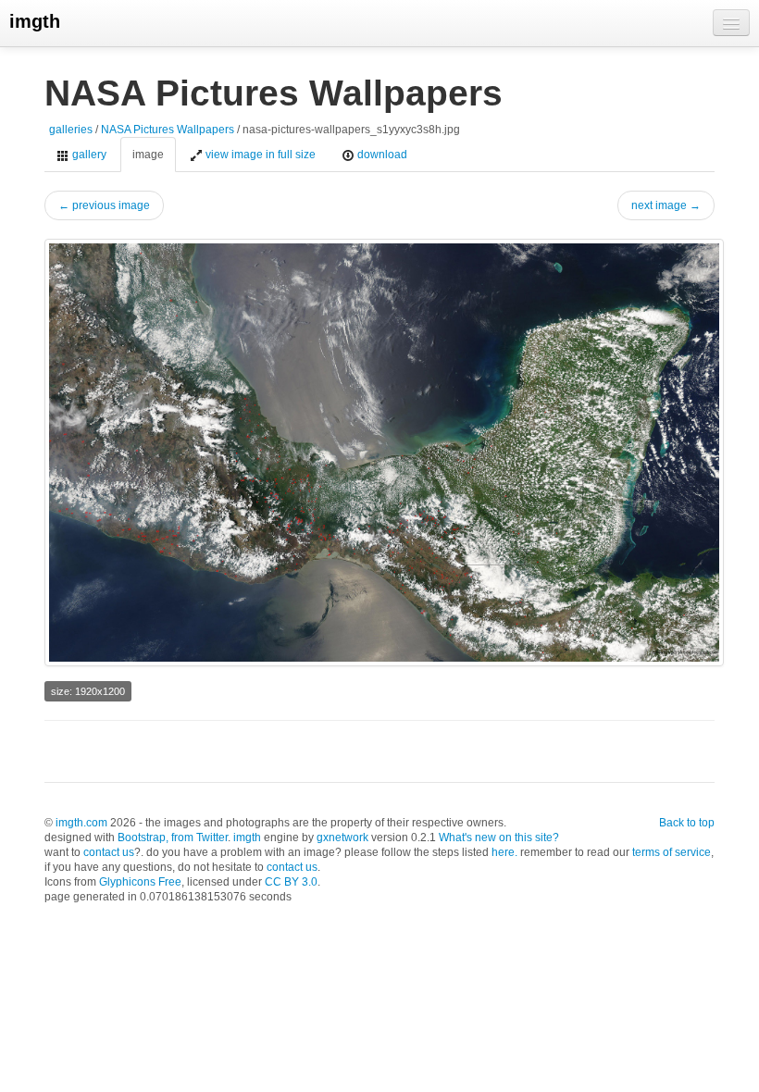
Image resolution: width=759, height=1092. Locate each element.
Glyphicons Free (140, 881)
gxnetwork (342, 837)
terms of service (671, 852)
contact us (108, 852)
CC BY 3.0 (291, 881)
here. (504, 852)
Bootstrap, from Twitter (173, 837)
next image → (666, 205)
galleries (71, 129)
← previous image (104, 205)
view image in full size (259, 154)
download (381, 154)
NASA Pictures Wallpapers (167, 129)
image (148, 154)
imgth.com (81, 822)
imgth (34, 21)
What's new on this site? (499, 837)
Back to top (687, 822)
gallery (87, 154)
